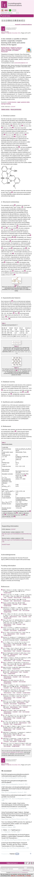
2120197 (13, 106)
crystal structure (11, 102)
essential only (21, 875)
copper (19, 102)
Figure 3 (16, 367)
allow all (13, 875)
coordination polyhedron (12, 264)
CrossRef (10, 597)
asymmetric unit (7, 205)
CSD (5, 597)
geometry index (25, 102)
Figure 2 (16, 346)
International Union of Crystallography (20, 872)
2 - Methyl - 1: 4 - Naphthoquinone (11, 830)
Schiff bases (21, 120)
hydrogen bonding (6, 103)
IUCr (6, 10)
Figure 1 (16, 285)
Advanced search (26, 870)
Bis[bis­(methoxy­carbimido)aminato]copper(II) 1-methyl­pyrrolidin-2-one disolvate (16, 796)
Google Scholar (7, 592)
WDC (14, 10)
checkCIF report (6, 544)
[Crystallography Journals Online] (2, 10)
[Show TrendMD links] (30, 853)
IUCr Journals (26, 610)
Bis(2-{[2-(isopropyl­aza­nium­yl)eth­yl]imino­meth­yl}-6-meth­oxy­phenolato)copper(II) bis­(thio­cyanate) (15, 775)
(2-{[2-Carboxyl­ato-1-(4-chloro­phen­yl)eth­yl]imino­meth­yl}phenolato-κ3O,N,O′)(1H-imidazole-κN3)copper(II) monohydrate (16, 788)
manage (28, 875)
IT (10, 10)
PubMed (25, 604)
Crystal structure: (6, 532)
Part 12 (9, 33)
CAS (11, 600)
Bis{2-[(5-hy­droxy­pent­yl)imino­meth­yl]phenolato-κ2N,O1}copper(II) (14, 781)
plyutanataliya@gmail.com (21, 62)
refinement (25, 429)
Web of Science (17, 597)
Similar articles (5, 109)
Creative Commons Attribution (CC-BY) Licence (12, 752)
